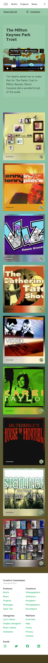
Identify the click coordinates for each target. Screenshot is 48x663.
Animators (31, 596)
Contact (30, 636)
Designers (31, 600)
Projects (24, 4)
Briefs (14, 4)
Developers (31, 609)
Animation (35, 12)
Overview (30, 619)
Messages (8, 604)
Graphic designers (12, 623)
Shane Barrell (10, 12)
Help (28, 623)
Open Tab (8, 609)
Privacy (29, 631)
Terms (29, 627)
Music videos (9, 627)
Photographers (33, 604)
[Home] (6, 4)
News (34, 4)
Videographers (33, 592)
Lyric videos (9, 619)
